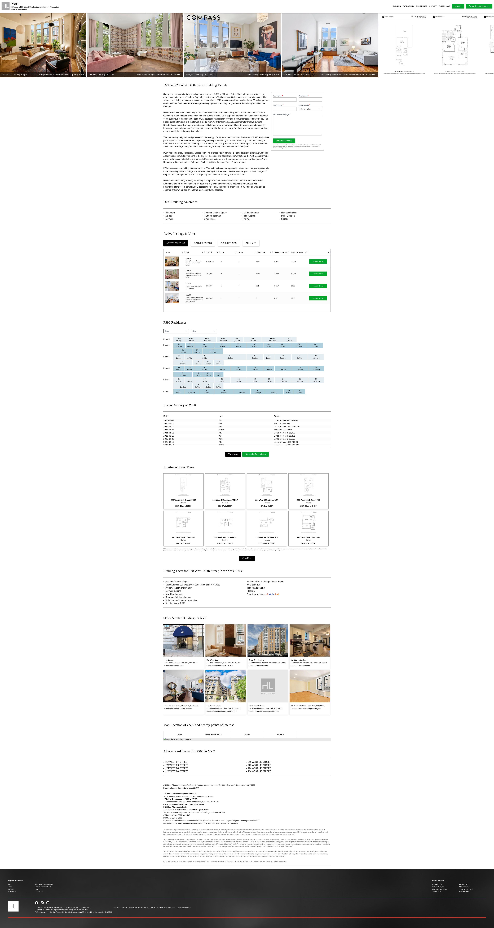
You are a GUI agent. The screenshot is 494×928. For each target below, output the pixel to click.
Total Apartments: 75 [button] (256, 588)
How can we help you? (282, 115)
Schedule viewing (284, 141)
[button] (490, 45)
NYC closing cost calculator (227, 823)
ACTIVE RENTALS (203, 243)
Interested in (304, 105)
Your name (277, 96)
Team (10, 887)
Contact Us (39, 891)
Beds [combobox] (194, 331)
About (10, 884)
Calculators (12, 891)
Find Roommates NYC (43, 887)
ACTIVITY (433, 6)
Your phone (277, 105)
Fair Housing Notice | (158, 907)
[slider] (247, 45)
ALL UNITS (251, 243)
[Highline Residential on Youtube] (47, 902)
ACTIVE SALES (175, 243)
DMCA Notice (144, 907)
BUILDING (397, 6)
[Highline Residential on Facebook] (36, 902)
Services (11, 889)
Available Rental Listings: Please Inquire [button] (265, 582)
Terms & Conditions (120, 907)
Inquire (458, 6)
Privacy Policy (134, 907)
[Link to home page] (6, 6)
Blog (36, 889)
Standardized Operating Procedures (178, 907)
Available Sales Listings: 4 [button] (177, 582)
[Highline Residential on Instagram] (42, 902)
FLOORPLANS (444, 6)
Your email (303, 96)
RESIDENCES (421, 6)
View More (233, 454)
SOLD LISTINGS (229, 243)
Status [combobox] (167, 331)
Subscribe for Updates (255, 454)
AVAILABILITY (408, 6)
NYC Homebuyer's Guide (44, 884)
